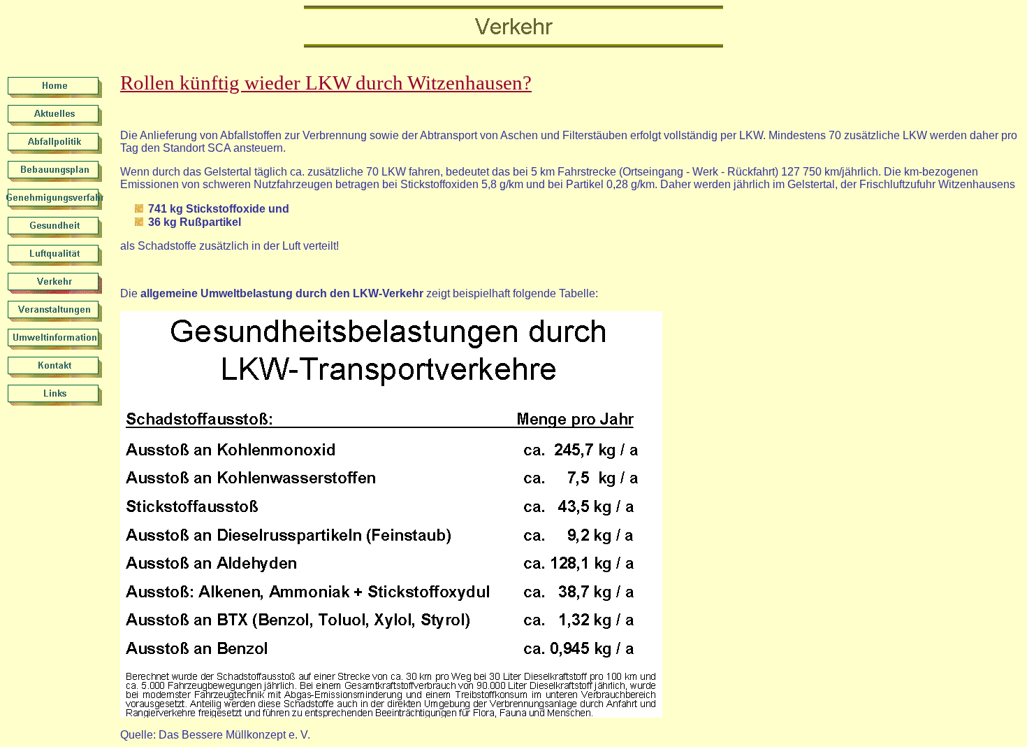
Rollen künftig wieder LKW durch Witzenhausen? (326, 82)
